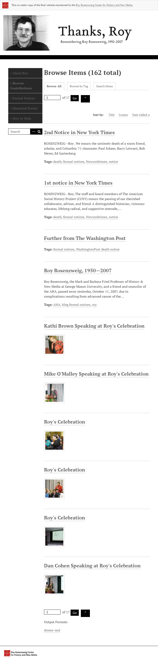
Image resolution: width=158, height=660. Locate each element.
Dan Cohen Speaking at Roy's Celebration (92, 565)
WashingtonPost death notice (98, 249)
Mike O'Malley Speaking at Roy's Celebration (96, 373)
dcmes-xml (52, 630)
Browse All (54, 86)
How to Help (22, 118)
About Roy (20, 73)
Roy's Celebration (64, 421)
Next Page (85, 98)
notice (113, 161)
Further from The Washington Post (85, 238)
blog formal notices (76, 304)
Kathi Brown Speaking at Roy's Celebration (94, 325)
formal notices (73, 161)
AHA (56, 304)
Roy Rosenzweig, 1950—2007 (78, 270)
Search (39, 131)
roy (94, 304)
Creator (123, 115)
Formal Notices (24, 98)
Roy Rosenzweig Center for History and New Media (104, 5)
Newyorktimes (96, 161)
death (57, 161)
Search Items (104, 86)
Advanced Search (33, 131)
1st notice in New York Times (78, 182)
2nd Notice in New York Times (79, 132)
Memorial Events (25, 108)
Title (112, 115)
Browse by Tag (79, 86)
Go (75, 98)
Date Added (139, 115)
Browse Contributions (21, 85)
